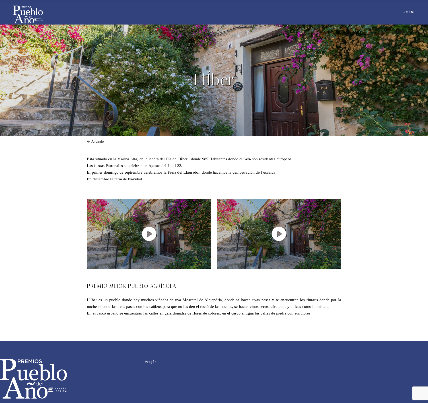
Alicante (97, 141)
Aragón (150, 361)
